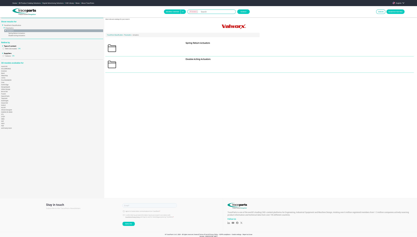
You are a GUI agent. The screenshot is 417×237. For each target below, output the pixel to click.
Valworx (8, 56)
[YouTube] (234, 223)
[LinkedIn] (230, 223)
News (78, 3)
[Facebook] (238, 223)
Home (14, 3)
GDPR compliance (224, 234)
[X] (242, 223)
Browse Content (172, 12)
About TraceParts (87, 3)
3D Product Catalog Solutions (30, 3)
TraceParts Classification (12, 25)
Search (243, 12)
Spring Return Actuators (16, 33)
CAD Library (69, 3)
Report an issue (247, 234)
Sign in (380, 12)
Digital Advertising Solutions (53, 3)
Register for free (395, 12)
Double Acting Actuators (16, 35)
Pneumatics (9, 28)
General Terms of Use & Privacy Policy (206, 234)
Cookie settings (236, 234)
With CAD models (11, 49)
